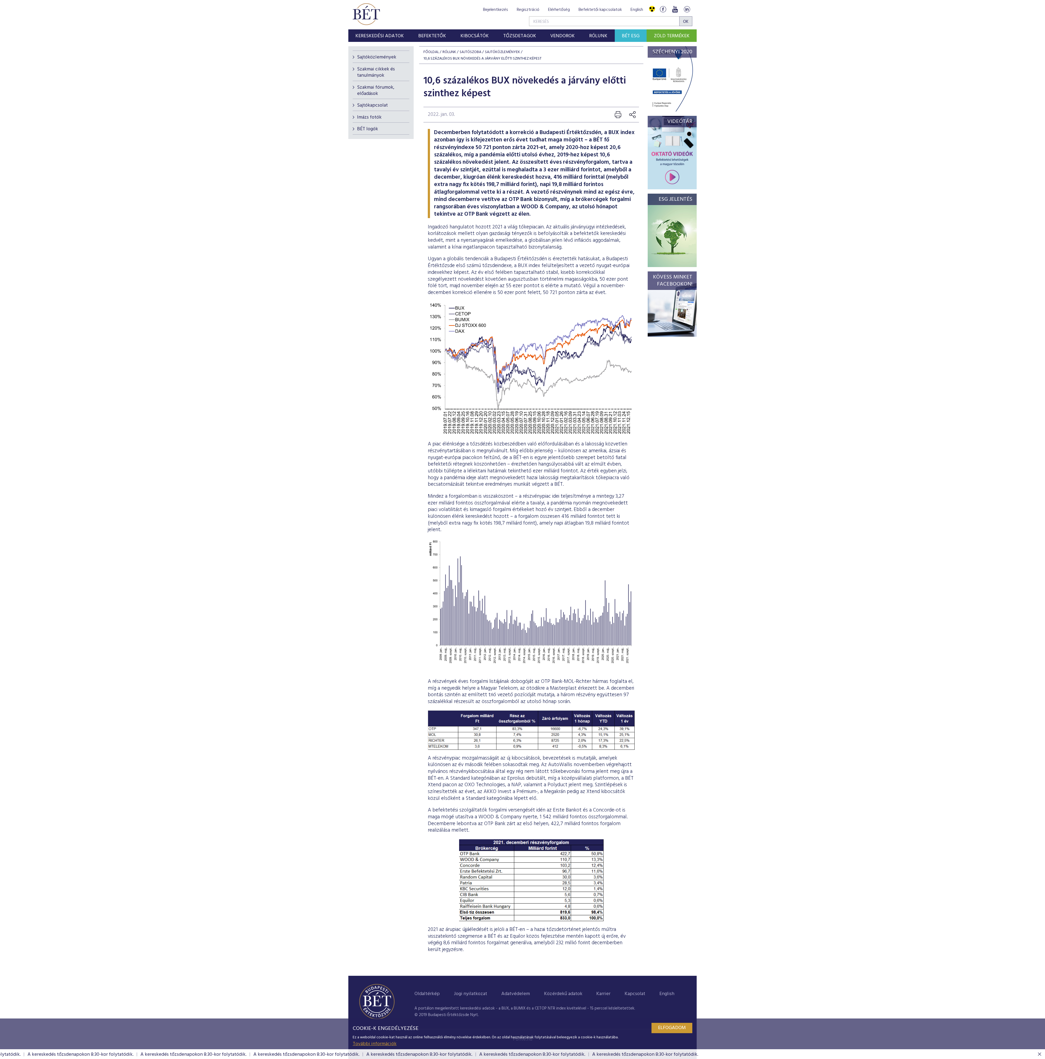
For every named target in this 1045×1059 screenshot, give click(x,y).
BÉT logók (367, 129)
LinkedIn (686, 9)
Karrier (603, 994)
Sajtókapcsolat (372, 105)
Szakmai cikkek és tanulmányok (376, 72)
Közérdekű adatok (563, 994)
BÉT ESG (631, 36)
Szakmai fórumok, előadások (375, 90)
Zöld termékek (672, 36)
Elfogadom (672, 1028)
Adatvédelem (515, 994)
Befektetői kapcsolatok (600, 9)
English (637, 9)
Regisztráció (528, 9)
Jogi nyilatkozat (470, 994)
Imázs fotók (369, 117)
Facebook (662, 9)
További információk (375, 1044)
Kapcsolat (635, 994)
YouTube (674, 9)
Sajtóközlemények (376, 57)
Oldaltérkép (427, 994)
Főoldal (431, 52)
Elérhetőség (559, 9)
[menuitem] (379, 35)
